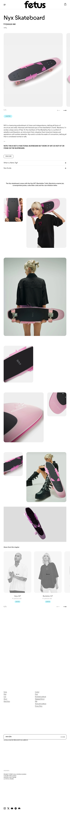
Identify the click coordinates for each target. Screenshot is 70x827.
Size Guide (7, 168)
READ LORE (8, 156)
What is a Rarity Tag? (11, 163)
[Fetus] (34, 4)
